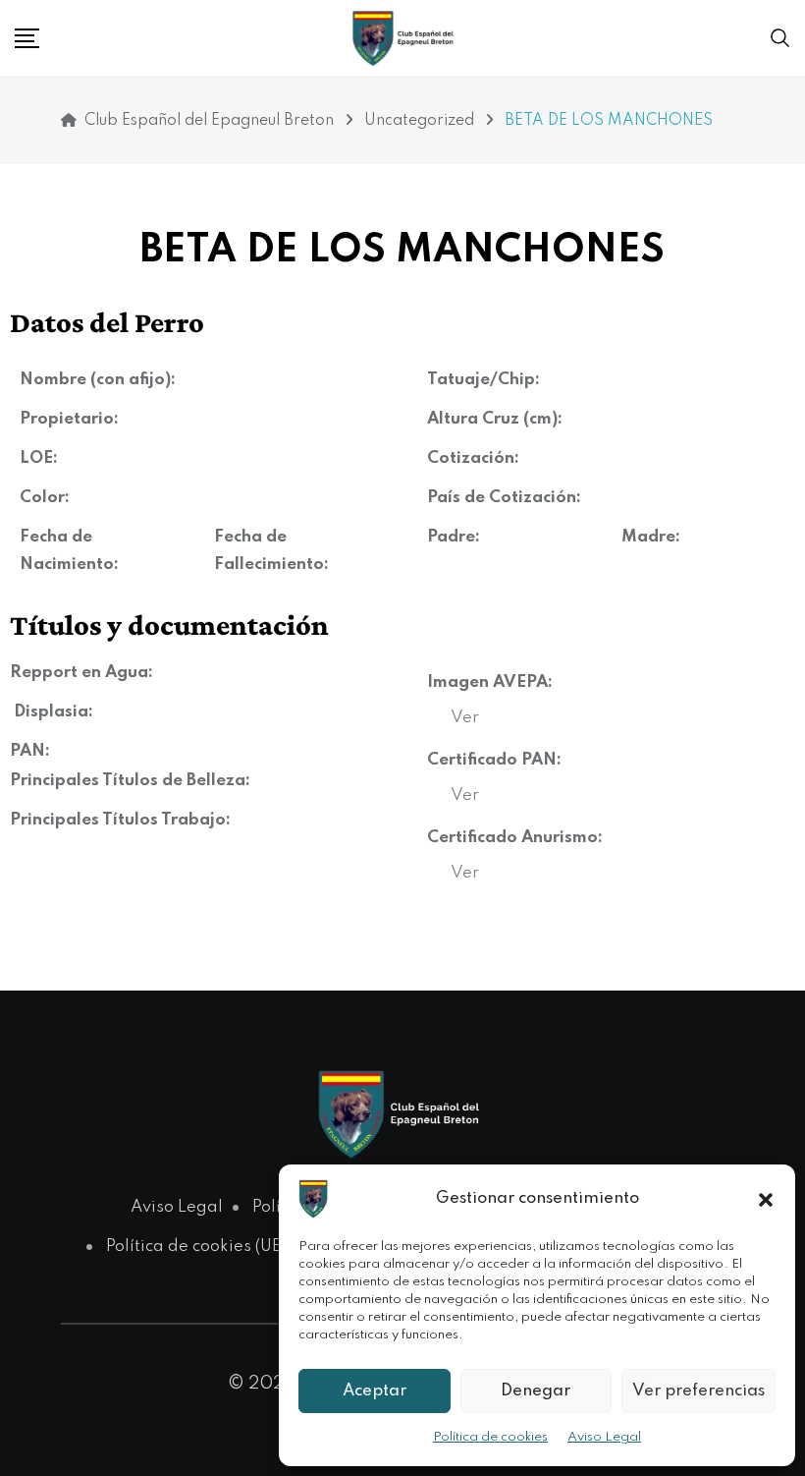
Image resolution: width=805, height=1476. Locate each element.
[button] (766, 1199)
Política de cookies (490, 1437)
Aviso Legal (604, 1437)
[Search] (780, 38)
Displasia (51, 712)
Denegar (535, 1391)
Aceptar (374, 1391)
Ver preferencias (698, 1391)
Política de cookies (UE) (196, 1246)
